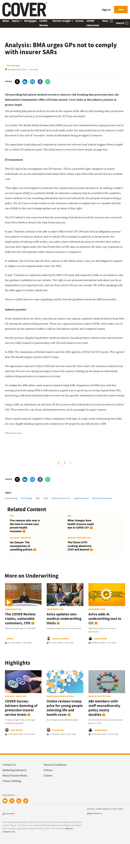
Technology (26, 498)
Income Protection (79, 537)
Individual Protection (60, 696)
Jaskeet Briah (100, 638)
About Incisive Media (15, 775)
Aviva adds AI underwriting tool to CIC (104, 619)
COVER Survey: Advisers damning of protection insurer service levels (21, 708)
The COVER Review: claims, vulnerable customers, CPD (20, 619)
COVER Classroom (92, 23)
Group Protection (99, 696)
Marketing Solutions (15, 770)
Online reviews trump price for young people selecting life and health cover (65, 708)
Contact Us (9, 765)
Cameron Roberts (60, 638)
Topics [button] (16, 21)
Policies (48, 770)
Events (80, 21)
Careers (47, 775)
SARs (45, 498)
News (6, 21)
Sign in (106, 10)
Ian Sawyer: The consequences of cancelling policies (21, 545)
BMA (38, 498)
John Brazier (16, 730)
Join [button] (121, 9)
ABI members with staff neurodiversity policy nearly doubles (104, 708)
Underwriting (11, 498)
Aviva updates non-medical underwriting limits (64, 619)
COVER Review (43, 23)
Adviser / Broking (20, 537)
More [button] (105, 21)
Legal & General (81, 498)
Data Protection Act (61, 498)
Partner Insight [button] (61, 21)
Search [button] (120, 23)
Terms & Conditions (55, 765)
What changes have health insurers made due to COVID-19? (81, 524)
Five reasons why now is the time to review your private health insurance (25, 526)
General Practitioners (102, 498)
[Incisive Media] (8, 813)
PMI (12, 515)
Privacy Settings (12, 781)
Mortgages (30, 21)
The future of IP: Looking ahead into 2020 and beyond (79, 545)
